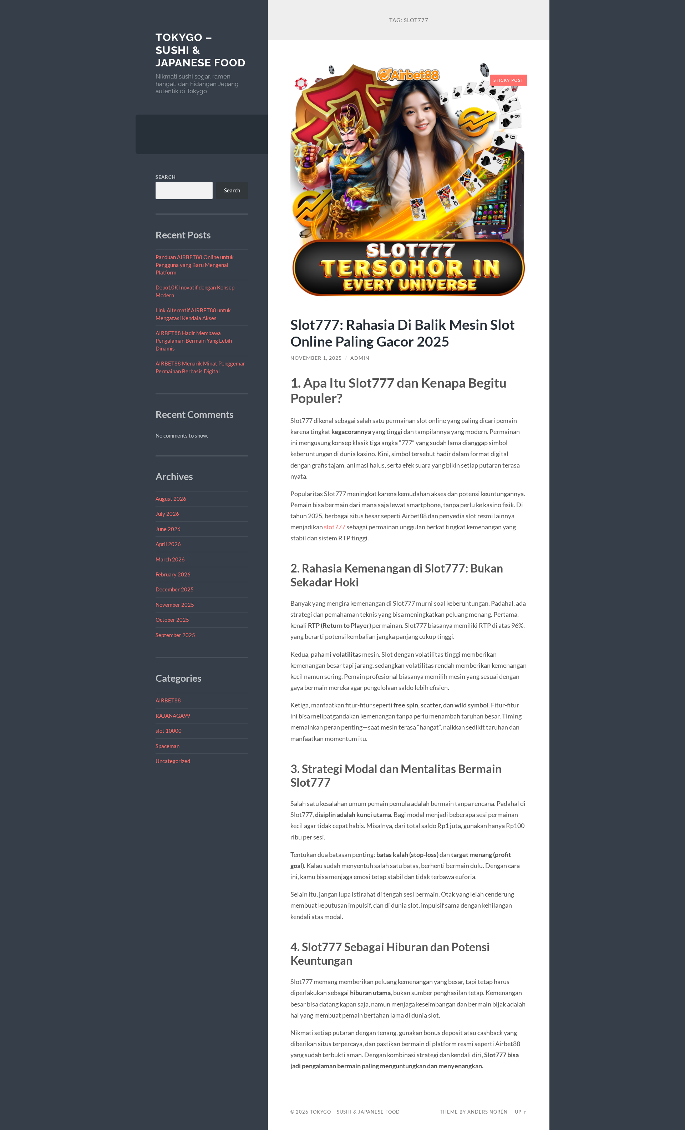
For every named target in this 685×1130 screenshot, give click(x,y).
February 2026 (173, 574)
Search (166, 177)
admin (360, 358)
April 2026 (168, 544)
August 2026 (171, 498)
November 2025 (175, 604)
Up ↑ (521, 1112)
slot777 (334, 527)
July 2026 (167, 513)
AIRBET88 (168, 700)
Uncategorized (173, 761)
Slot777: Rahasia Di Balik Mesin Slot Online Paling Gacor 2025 (402, 332)
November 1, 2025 (316, 358)
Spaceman (167, 746)
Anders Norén (487, 1112)
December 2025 (175, 589)
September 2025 (175, 635)
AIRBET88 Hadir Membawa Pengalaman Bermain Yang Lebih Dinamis (194, 341)
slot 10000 (169, 730)
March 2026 (170, 559)
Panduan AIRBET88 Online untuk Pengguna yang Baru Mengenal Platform (195, 265)
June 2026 (168, 529)
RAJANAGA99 (173, 715)
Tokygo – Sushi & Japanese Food (355, 1112)
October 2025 (172, 619)
